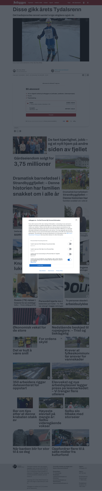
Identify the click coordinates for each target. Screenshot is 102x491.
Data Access (51, 270)
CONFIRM (40, 265)
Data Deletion (42, 270)
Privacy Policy (59, 270)
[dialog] (51, 245)
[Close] (76, 220)
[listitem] (51, 240)
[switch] (69, 244)
